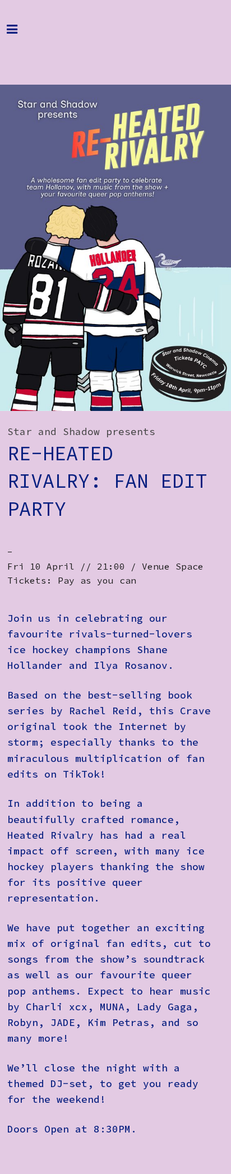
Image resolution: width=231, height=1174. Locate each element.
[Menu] (21, 35)
